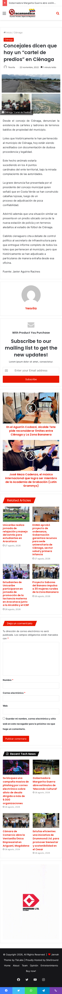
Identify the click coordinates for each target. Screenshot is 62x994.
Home (7, 965)
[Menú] (4, 14)
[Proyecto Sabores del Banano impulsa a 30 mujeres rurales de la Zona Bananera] (45, 571)
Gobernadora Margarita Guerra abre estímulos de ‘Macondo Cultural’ (45, 783)
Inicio (9, 32)
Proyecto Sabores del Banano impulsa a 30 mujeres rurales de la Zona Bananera (45, 587)
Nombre (8, 680)
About (16, 965)
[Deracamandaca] (22, 13)
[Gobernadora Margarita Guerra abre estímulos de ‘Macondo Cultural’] (46, 767)
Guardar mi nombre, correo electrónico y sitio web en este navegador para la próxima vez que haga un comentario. (29, 723)
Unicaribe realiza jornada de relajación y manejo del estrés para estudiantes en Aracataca (15, 533)
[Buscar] (57, 14)
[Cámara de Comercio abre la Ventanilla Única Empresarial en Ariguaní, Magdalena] (16, 820)
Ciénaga (18, 32)
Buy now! (31, 971)
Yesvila (11, 67)
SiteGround (52, 960)
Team (25, 965)
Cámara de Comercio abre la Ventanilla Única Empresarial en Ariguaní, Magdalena (16, 838)
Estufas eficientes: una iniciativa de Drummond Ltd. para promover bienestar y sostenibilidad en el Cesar (46, 840)
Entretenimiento (49, 965)
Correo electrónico (14, 692)
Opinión (34, 965)
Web (5, 705)
